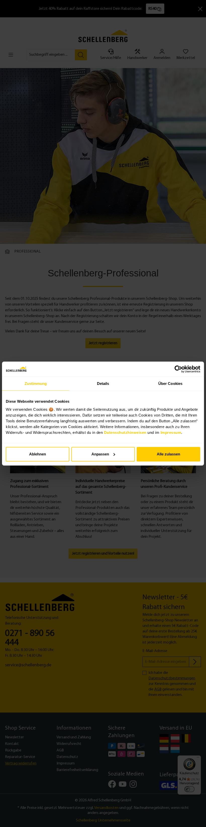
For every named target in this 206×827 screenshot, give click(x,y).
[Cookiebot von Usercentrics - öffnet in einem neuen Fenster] (178, 369)
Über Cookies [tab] (170, 383)
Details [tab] (103, 383)
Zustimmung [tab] (36, 383)
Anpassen (100, 454)
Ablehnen (37, 454)
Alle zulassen (168, 454)
